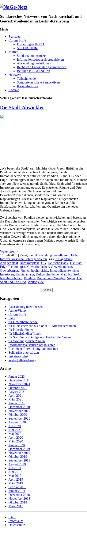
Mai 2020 (14, 433)
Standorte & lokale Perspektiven (38, 82)
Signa (71, 278)
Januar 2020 (16, 445)
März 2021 (15, 399)
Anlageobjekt (9, 263)
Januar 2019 (16, 491)
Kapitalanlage (25, 274)
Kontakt (13, 90)
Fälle (74, 255)
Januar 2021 (16, 403)
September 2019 (19, 460)
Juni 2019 (15, 472)
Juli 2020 (14, 426)
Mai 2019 (14, 475)
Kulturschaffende (47, 274)
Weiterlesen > (9, 251)
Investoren (7, 274)
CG (43, 263)
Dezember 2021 (19, 380)
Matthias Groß (70, 274)
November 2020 (19, 411)
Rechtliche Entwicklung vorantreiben (42, 67)
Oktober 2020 (17, 414)
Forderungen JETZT (31, 44)
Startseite (14, 36)
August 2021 (17, 392)
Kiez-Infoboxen (27, 86)
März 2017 (15, 506)
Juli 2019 (14, 468)
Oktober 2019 (17, 456)
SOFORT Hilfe (27, 48)
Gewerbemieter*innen (15, 270)
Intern (12, 517)
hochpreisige (39, 270)
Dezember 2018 (19, 494)
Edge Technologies (13, 266)
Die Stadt (76, 263)
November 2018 (19, 498)
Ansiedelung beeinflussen (34, 63)
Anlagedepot (63, 259)
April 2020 (15, 437)
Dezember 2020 (19, 407)
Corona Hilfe (17, 40)
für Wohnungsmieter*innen (26, 341)
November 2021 (19, 384)
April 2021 (15, 395)
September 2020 (19, 418)
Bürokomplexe (29, 263)
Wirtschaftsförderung (22, 360)
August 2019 (17, 464)
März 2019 (15, 483)
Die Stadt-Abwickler (22, 107)
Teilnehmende (26, 78)
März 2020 (15, 441)
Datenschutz (16, 525)
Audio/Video (17, 310)
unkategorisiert (18, 356)
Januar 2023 (16, 376)
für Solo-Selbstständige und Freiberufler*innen (39, 337)
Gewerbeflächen (38, 266)
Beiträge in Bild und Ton (33, 71)
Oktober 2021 (17, 388)
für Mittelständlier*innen (24, 333)
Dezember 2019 (19, 449)
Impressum (15, 521)
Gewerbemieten (61, 266)
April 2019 (15, 479)
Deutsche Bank (58, 263)
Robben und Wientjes (51, 278)
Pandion (29, 278)
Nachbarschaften (11, 278)
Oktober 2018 (17, 502)
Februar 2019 (17, 487)
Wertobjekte (36, 282)
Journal (13, 52)
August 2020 (17, 422)
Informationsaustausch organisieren (40, 59)
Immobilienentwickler (64, 270)
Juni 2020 (15, 430)
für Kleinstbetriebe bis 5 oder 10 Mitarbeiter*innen (42, 326)
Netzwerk (15, 74)
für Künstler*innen (21, 329)
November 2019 (19, 453)
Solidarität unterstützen (32, 55)
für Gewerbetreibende (23, 322)
